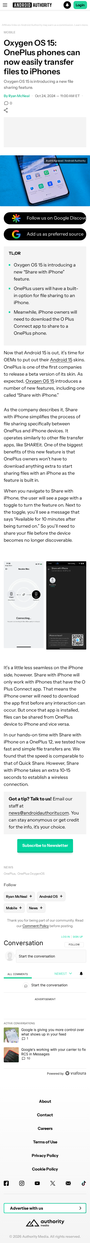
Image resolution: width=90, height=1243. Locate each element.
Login (80, 5)
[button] (45, 5)
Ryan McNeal (19, 96)
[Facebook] (6, 1183)
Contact (45, 1114)
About (45, 1101)
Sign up (78, 936)
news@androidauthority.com (39, 813)
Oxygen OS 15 (40, 381)
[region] (45, 1006)
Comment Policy (35, 926)
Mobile (9, 32)
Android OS (51, 896)
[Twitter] (52, 1183)
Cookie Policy (45, 1168)
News (8, 867)
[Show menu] (5, 5)
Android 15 (61, 360)
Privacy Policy (45, 1155)
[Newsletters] (68, 1183)
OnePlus (10, 873)
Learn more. (81, 25)
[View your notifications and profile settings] (81, 974)
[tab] (18, 974)
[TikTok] (83, 1183)
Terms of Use (45, 1141)
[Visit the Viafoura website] (75, 1073)
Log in (65, 936)
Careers (45, 1128)
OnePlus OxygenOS (31, 873)
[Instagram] (21, 1183)
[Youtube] (37, 1183)
